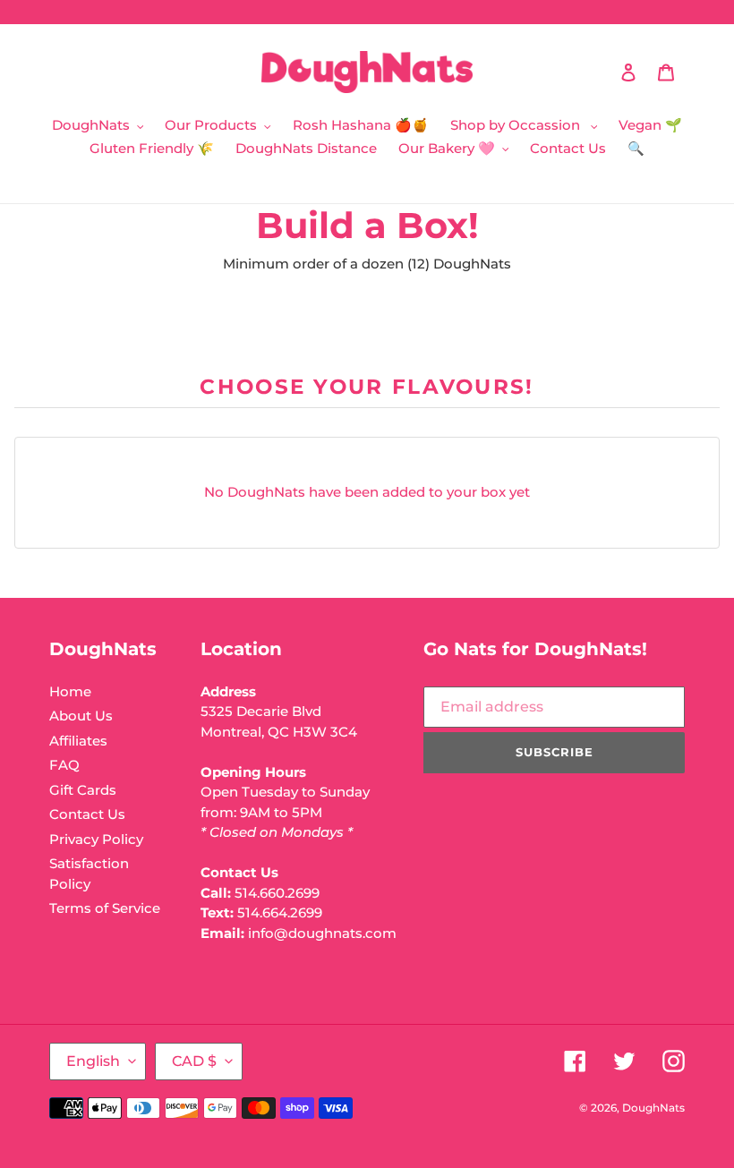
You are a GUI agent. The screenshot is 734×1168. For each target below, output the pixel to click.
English (93, 1061)
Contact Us (87, 814)
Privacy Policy (96, 839)
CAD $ (194, 1061)
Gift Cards (82, 789)
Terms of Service (104, 907)
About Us (81, 715)
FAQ (64, 764)
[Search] (604, 72)
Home (70, 691)
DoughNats (653, 1107)
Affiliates (78, 740)
